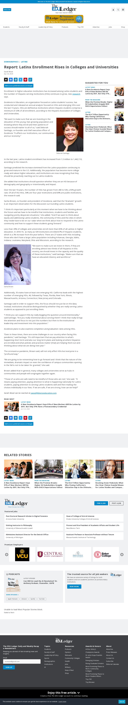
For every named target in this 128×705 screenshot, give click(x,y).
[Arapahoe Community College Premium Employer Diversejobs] (22, 554)
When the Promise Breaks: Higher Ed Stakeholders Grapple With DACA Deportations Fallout (99, 104)
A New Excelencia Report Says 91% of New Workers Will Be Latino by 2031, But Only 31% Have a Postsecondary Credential (50, 405)
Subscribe (7, 9)
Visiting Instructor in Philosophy (19, 525)
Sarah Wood (8, 72)
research (76, 94)
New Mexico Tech (73, 528)
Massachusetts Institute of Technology (81, 537)
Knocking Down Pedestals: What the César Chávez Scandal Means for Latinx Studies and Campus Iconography (98, 129)
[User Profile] (113, 9)
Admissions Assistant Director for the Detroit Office (27, 535)
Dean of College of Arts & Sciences (80, 516)
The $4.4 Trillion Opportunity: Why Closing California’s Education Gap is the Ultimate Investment (97, 116)
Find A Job (101, 503)
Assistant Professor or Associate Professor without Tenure (90, 535)
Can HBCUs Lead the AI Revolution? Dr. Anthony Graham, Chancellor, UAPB (40, 582)
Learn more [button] (62, 701)
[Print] (6, 80)
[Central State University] (106, 554)
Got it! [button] (122, 701)
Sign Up (9, 667)
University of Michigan (14, 537)
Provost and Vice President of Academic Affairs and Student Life (92, 525)
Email (5, 657)
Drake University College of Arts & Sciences (82, 519)
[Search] (118, 9)
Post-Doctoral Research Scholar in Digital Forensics (27, 516)
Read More (74, 587)
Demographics (11, 62)
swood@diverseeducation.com (43, 393)
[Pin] (25, 80)
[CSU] (50, 554)
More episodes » (12, 595)
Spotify (33, 599)
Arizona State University (15, 519)
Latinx (24, 62)
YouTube (42, 599)
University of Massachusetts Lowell (19, 528)
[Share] (11, 80)
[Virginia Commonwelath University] (78, 554)
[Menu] (123, 9)
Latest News (26, 402)
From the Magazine (92, 100)
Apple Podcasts (13, 599)
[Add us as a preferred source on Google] (30, 80)
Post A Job (116, 503)
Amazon (24, 599)
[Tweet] (20, 80)
